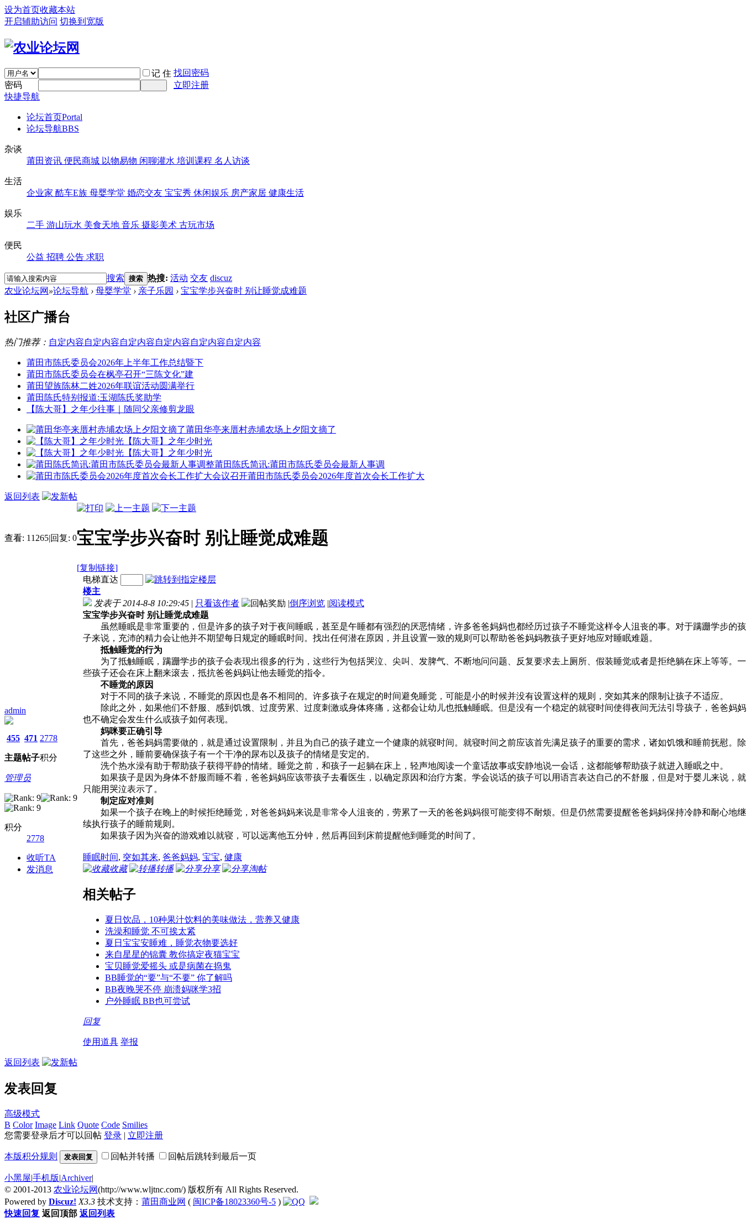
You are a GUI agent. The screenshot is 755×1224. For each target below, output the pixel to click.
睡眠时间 (100, 857)
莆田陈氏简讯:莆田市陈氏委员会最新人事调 (299, 464)
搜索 (115, 278)
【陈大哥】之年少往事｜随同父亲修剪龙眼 (111, 409)
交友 (199, 278)
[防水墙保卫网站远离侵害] (314, 1201)
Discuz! (62, 1201)
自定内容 (66, 342)
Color (23, 1124)
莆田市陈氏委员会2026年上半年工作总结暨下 (115, 362)
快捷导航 (22, 96)
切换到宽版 (82, 21)
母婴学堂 (113, 290)
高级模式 (22, 1113)
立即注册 (191, 85)
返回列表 (22, 496)
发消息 (40, 869)
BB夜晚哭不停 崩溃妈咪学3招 (163, 989)
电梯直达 (100, 579)
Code (110, 1124)
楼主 (92, 591)
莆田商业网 (163, 1201)
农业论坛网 (26, 290)
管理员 (17, 778)
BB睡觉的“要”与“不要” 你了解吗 (168, 977)
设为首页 (22, 9)
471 (31, 738)
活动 (179, 278)
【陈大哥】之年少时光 (168, 441)
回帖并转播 (133, 1156)
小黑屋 (17, 1178)
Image (45, 1124)
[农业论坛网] (42, 47)
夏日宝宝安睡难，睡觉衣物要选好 (171, 942)
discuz (221, 278)
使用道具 (100, 1041)
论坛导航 (53, 128)
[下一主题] (174, 508)
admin (15, 710)
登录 (113, 1135)
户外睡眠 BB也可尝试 (147, 1001)
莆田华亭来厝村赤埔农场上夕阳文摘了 (261, 429)
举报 (129, 1041)
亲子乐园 (156, 290)
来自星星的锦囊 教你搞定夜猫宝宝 (172, 954)
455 (13, 738)
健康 (233, 857)
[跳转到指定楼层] (180, 579)
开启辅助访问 (30, 21)
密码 (13, 85)
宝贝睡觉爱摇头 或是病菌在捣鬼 (168, 966)
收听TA (41, 857)
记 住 (161, 73)
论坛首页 (54, 117)
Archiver (76, 1178)
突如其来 (140, 857)
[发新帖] (59, 496)
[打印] (90, 508)
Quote (88, 1124)
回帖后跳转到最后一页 (212, 1156)
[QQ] (294, 1201)
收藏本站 (57, 9)
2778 (48, 738)
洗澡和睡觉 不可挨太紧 (150, 931)
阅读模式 (346, 603)
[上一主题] (128, 508)
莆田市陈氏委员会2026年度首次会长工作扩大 (336, 476)
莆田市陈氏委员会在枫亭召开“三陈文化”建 (110, 374)
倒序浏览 (307, 603)
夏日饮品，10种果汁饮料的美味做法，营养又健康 (202, 919)
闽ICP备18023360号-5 (234, 1201)
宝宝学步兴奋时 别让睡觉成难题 (244, 290)
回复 (92, 1021)
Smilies (135, 1124)
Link (67, 1124)
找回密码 (191, 72)
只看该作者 (217, 603)
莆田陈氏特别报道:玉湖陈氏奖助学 (94, 397)
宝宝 (211, 857)
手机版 (46, 1178)
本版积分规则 (30, 1156)
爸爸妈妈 (180, 857)
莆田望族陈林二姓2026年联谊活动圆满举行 (111, 385)
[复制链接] (97, 567)
